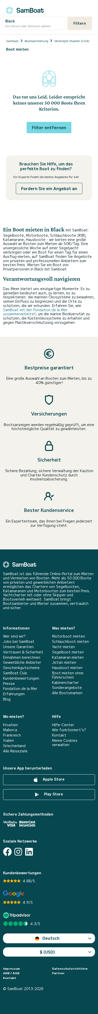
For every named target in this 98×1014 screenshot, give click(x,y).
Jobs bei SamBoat (18, 641)
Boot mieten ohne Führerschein (67, 675)
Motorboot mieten (68, 636)
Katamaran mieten (68, 657)
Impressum (11, 968)
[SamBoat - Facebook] (7, 851)
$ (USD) (47, 952)
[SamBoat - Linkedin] (29, 851)
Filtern (79, 23)
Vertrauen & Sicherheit (23, 652)
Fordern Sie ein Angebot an (49, 188)
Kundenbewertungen (21, 678)
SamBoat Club (15, 673)
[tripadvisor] (17, 915)
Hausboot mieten (67, 668)
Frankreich (12, 735)
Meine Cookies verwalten (64, 742)
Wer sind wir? (14, 636)
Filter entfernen (49, 127)
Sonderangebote (67, 687)
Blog (7, 699)
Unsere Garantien (18, 647)
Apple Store (53, 779)
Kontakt (59, 735)
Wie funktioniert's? (69, 730)
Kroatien (10, 725)
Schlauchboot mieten (70, 641)
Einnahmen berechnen (21, 657)
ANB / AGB (11, 973)
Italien (8, 740)
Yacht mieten (63, 647)
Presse (9, 683)
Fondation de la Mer (20, 688)
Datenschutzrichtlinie (70, 968)
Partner (58, 973)
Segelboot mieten (68, 652)
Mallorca (10, 730)
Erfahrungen (14, 694)
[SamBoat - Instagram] (18, 851)
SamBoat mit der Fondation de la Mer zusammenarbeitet (35, 312)
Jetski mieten (64, 662)
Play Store (53, 793)
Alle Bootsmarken (67, 693)
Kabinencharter (65, 682)
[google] (13, 894)
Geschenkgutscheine (21, 668)
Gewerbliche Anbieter (22, 662)
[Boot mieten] (25, 9)
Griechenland (14, 746)
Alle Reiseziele (15, 751)
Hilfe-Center (63, 725)
